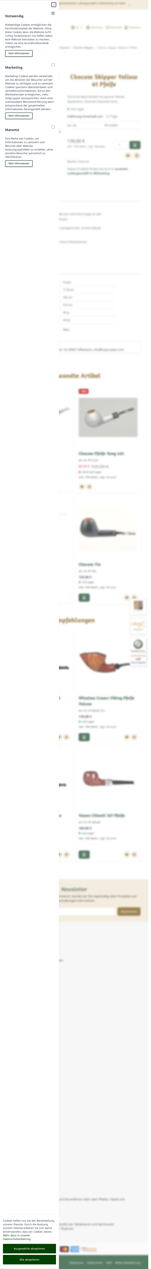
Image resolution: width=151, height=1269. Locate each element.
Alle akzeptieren (29, 1259)
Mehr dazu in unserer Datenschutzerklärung (17, 1237)
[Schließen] (54, 4)
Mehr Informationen (18, 53)
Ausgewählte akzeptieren (29, 1248)
